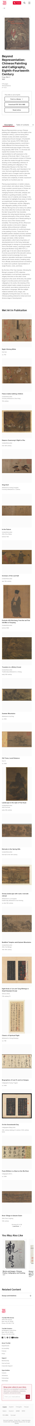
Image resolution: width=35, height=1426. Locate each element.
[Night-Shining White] (17, 330)
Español (11, 1407)
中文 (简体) (5, 1415)
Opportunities (6, 1370)
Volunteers (5, 1375)
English (5, 1407)
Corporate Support (7, 1366)
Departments (5, 1345)
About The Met (6, 1343)
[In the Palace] (17, 510)
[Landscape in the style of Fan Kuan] (17, 784)
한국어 (23, 1411)
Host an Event (6, 1363)
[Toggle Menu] (29, 2)
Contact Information (25, 1420)
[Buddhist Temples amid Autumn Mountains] (17, 923)
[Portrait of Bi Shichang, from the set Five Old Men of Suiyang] (17, 602)
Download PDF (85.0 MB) (16, 104)
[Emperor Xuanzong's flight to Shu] (17, 421)
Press (3, 1353)
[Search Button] (24, 2)
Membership (5, 1360)
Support (4, 1358)
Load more (16, 1226)
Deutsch (11, 1411)
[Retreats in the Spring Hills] (17, 830)
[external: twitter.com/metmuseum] (5, 1337)
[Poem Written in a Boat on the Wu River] (17, 1152)
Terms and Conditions (8, 1420)
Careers (4, 1373)
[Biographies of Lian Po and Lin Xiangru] (17, 1061)
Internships (5, 1380)
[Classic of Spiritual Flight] (17, 1017)
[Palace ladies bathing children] (17, 375)
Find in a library (15, 99)
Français (26, 1407)
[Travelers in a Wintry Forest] (17, 648)
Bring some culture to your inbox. (15, 1387)
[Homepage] (5, 3)
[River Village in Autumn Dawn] (17, 1197)
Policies (4, 1351)
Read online (17, 110)
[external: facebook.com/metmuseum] (2, 1337)
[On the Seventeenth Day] (17, 1106)
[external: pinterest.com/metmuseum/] (7, 1337)
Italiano (5, 1411)
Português (19, 1407)
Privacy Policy (17, 1420)
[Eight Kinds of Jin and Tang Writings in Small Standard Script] (17, 970)
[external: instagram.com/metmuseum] (9, 1337)
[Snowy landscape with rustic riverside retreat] (17, 875)
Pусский (13, 1415)
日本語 (17, 1411)
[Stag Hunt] (17, 466)
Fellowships (5, 1378)
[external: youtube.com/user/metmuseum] (14, 1337)
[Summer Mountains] (17, 695)
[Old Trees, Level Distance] (17, 739)
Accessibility (5, 1348)
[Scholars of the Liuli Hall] (17, 557)
